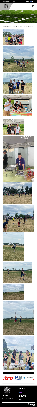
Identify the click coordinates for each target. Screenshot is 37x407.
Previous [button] (4, 378)
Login (34, 405)
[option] (9, 378)
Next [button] (32, 378)
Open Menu (33, 6)
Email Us (19, 399)
